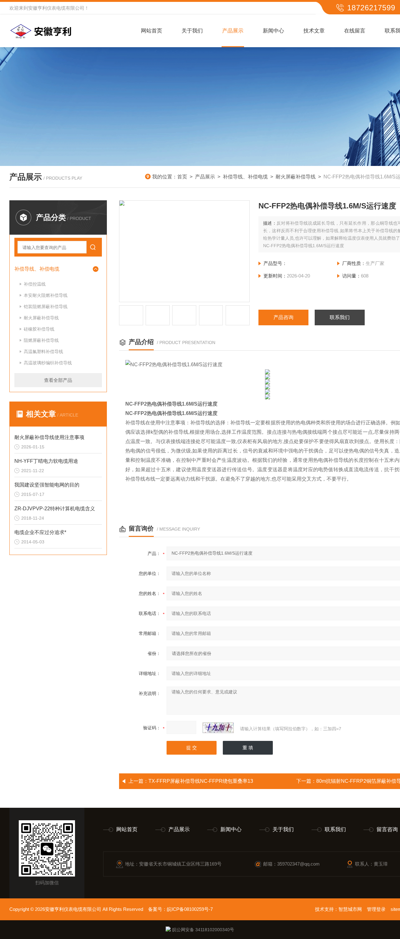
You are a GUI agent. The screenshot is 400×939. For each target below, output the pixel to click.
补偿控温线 (35, 284)
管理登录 (376, 909)
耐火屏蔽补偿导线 (296, 176)
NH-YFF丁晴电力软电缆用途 (46, 461)
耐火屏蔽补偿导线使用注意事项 (49, 437)
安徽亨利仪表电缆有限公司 (56, 8)
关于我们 (192, 31)
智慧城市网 (350, 909)
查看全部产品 (58, 380)
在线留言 (354, 31)
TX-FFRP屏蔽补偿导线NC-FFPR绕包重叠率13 (200, 781)
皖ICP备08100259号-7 (190, 909)
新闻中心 (273, 31)
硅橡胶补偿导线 (39, 329)
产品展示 (232, 31)
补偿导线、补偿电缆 (245, 176)
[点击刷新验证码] (218, 727)
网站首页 (151, 31)
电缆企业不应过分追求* (40, 532)
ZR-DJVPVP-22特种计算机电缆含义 (54, 508)
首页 (182, 176)
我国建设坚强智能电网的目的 (46, 484)
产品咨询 (283, 317)
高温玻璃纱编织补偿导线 (48, 362)
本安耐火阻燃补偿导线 (46, 295)
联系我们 (340, 317)
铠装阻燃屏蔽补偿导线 (46, 306)
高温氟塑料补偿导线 (43, 351)
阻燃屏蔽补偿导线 (41, 340)
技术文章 (314, 31)
